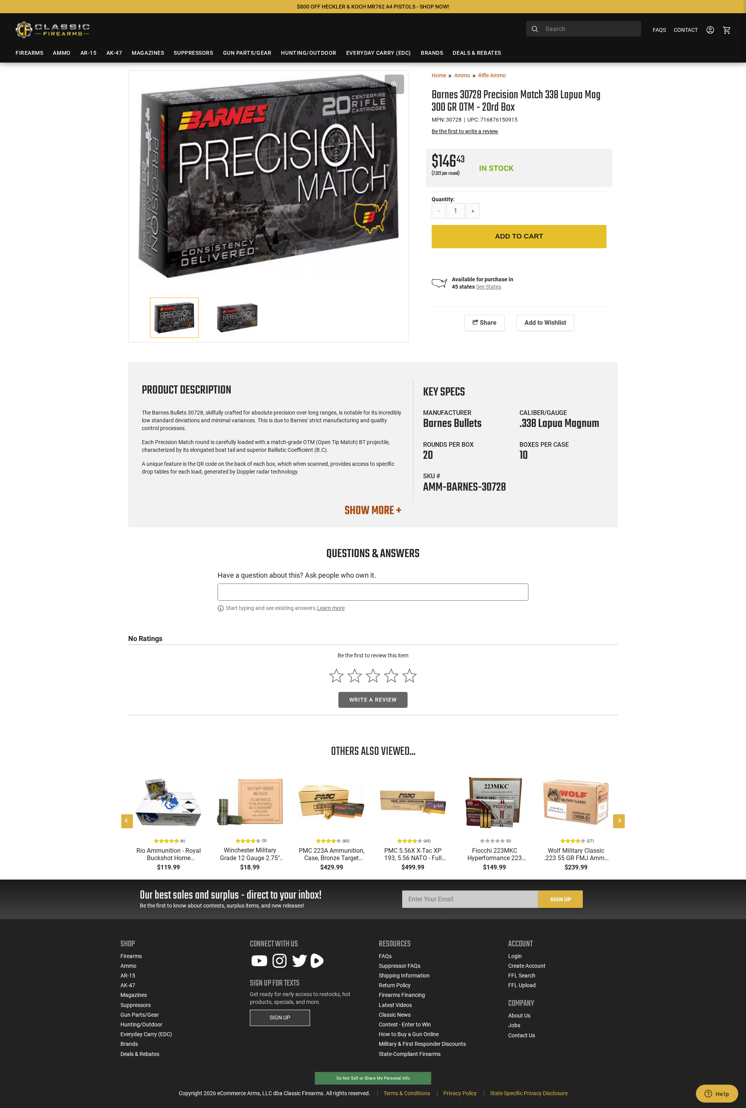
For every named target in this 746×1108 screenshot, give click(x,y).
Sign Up (560, 899)
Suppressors (135, 1005)
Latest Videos (395, 1005)
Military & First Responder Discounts (422, 1044)
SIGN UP (280, 1017)
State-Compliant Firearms (410, 1054)
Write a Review (373, 700)
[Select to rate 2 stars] (355, 676)
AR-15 (127, 975)
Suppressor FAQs (399, 966)
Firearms (131, 956)
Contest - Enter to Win (405, 1024)
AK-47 (127, 985)
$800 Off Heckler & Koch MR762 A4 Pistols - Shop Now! (373, 6)
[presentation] (127, 821)
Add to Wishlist (545, 322)
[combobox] (583, 29)
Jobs (514, 1025)
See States (488, 287)
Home (439, 75)
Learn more (331, 608)
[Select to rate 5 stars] (409, 676)
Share (487, 322)
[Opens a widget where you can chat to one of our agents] (716, 1094)
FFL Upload (522, 985)
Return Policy (395, 985)
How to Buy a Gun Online (409, 1034)
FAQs (659, 30)
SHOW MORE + (373, 511)
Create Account (527, 966)
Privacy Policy (460, 1093)
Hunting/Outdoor (141, 1024)
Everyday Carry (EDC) (146, 1034)
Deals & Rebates (139, 1054)
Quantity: (443, 199)
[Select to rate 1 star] (337, 676)
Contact (686, 30)
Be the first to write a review (465, 131)
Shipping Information (404, 975)
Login (515, 956)
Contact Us (521, 1035)
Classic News (395, 1015)
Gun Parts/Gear (139, 1015)
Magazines (133, 995)
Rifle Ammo (492, 75)
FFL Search (521, 975)
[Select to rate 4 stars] (391, 676)
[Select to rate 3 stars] (373, 676)
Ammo (462, 75)
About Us (519, 1015)
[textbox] (373, 592)
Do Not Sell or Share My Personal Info (373, 1078)
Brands (129, 1044)
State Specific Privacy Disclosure (529, 1093)
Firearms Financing (402, 995)
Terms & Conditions (406, 1093)
